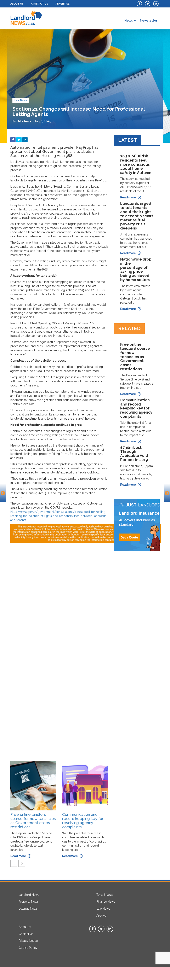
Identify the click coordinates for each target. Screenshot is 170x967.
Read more (18, 856)
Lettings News (28, 908)
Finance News (105, 901)
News (129, 20)
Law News (21, 100)
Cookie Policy (28, 947)
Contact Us (39, 3)
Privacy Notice (28, 940)
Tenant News (104, 894)
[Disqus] (59, 594)
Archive (101, 915)
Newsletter (148, 20)
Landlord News (29, 894)
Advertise (62, 3)
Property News (29, 901)
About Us (17, 3)
